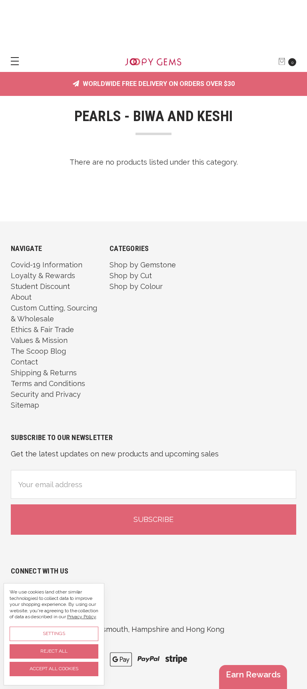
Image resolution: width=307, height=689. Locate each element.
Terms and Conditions (48, 383)
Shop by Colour (136, 286)
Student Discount (40, 286)
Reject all (54, 651)
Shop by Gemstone (143, 265)
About (21, 297)
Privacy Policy (81, 616)
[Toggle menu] (11, 61)
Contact (24, 362)
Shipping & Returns (44, 372)
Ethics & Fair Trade (42, 329)
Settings (54, 633)
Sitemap (25, 405)
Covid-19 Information (46, 265)
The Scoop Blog (38, 351)
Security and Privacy (46, 394)
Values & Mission (39, 340)
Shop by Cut (131, 275)
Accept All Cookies (54, 668)
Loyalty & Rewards (43, 275)
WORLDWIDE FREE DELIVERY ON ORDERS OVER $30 (158, 84)
